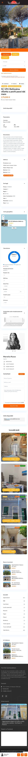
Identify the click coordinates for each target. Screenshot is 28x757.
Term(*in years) (6, 294)
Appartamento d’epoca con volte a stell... (13, 516)
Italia (11, 167)
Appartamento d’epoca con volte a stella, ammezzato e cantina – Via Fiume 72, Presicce (13, 723)
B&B (4, 601)
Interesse (5, 300)
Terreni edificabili (7, 627)
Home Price (5, 283)
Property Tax (6, 272)
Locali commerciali (7, 607)
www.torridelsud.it (10, 369)
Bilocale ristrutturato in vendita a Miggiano (13, 486)
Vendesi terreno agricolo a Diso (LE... (17, 571)
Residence (5, 620)
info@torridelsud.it (10, 366)
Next (26, 26)
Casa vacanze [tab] (6, 54)
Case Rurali (5, 604)
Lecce (3, 99)
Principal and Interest (8, 268)
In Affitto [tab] (15, 54)
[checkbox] (3, 402)
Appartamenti (9, 76)
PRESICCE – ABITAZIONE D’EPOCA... (18, 577)
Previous (1, 26)
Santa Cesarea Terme (10, 99)
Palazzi (4, 617)
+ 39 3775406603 (10, 364)
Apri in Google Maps (8, 175)
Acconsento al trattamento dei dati (14, 402)
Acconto (5, 289)
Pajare (4, 614)
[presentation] (2, 715)
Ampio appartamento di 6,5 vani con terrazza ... (12, 547)
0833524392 (9, 361)
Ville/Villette (15, 76)
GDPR (22, 402)
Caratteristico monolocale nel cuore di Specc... (13, 455)
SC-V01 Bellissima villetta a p (16, 221)
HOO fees (5, 278)
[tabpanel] (14, 26)
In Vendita (4, 86)
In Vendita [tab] (5, 57)
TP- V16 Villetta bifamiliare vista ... (16, 583)
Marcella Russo (9, 357)
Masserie (5, 610)
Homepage (3, 76)
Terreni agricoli (6, 623)
